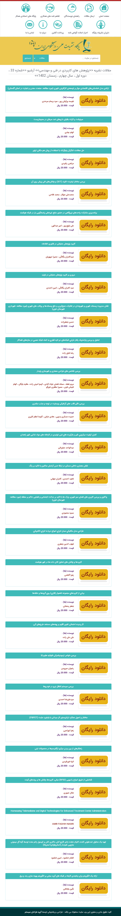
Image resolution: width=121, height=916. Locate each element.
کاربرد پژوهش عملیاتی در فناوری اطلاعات (58, 244)
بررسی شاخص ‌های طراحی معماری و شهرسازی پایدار (58, 371)
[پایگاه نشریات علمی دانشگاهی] (60, 46)
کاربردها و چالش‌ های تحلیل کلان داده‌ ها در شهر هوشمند (58, 562)
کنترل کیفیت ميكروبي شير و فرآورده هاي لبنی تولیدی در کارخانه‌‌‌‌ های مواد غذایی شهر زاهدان (58, 435)
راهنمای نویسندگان (72, 16)
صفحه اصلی (104, 16)
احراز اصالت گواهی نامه (78, 33)
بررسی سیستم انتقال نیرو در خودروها (58, 686)
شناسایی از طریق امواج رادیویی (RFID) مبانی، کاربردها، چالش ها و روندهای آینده (58, 780)
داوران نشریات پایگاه (100, 33)
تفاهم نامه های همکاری (50, 16)
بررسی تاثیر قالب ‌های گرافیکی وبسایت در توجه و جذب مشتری (58, 404)
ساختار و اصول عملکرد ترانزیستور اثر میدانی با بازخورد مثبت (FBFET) (58, 717)
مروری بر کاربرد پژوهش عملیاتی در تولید (58, 275)
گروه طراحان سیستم (33, 912)
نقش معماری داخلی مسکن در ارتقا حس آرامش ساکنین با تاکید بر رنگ (58, 466)
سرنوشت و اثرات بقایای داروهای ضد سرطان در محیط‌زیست (58, 119)
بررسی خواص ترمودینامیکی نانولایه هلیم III (58, 655)
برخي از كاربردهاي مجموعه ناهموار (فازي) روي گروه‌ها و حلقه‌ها (58, 593)
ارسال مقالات (89, 16)
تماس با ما (30, 33)
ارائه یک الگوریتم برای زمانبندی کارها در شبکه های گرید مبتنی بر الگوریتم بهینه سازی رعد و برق (58, 876)
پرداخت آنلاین (58, 33)
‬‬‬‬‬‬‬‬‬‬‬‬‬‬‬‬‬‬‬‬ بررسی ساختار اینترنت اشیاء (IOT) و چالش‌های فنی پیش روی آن (58, 182)
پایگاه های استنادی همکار (25, 16)
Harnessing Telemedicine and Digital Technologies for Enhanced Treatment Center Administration (58, 811)
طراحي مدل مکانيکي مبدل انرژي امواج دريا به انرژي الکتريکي (58, 531)
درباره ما (43, 33)
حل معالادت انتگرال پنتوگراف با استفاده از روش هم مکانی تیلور (58, 150)
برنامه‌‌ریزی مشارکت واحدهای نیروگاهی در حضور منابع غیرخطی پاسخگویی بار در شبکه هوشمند (58, 213)
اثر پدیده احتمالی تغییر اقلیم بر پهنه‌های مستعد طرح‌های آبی (58, 624)
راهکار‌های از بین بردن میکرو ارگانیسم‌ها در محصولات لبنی (58, 748)
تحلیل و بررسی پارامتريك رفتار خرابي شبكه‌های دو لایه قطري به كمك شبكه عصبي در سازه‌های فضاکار (58, 340)
